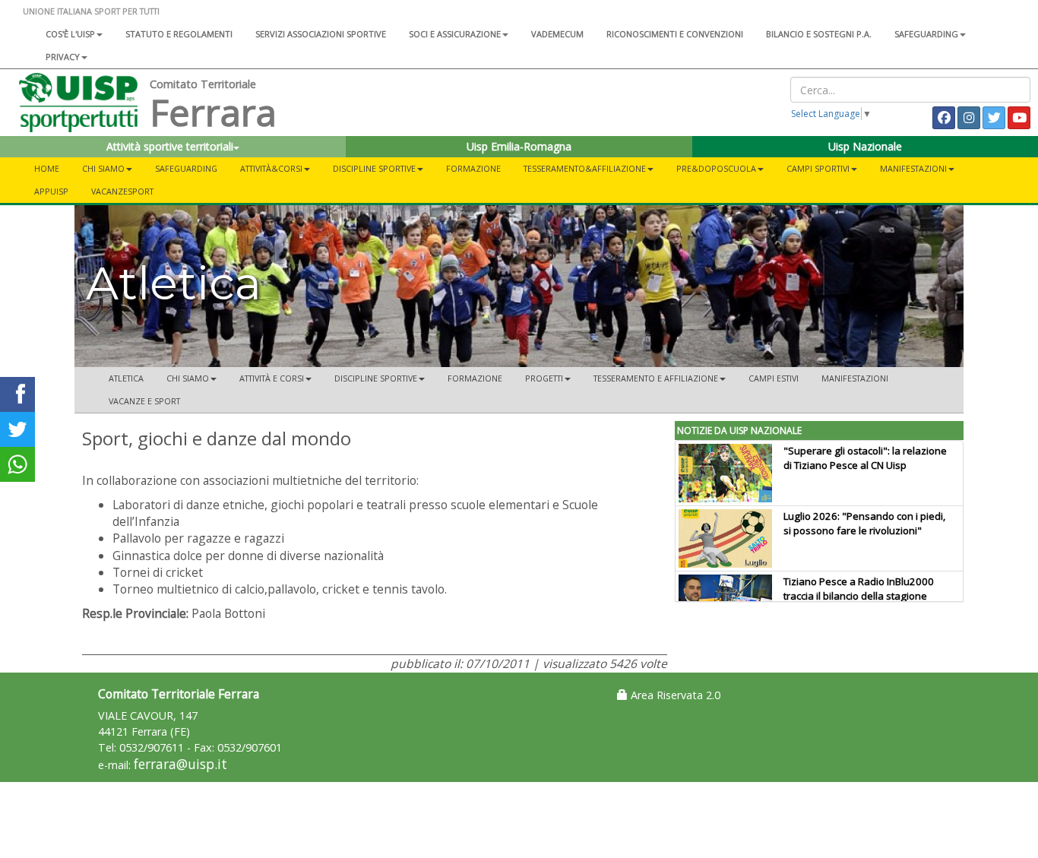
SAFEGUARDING (926, 34)
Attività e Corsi (271, 378)
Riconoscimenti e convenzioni (674, 34)
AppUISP (51, 191)
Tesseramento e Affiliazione (655, 378)
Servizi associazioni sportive (320, 34)
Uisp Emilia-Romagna (519, 146)
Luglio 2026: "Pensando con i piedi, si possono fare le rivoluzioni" (864, 523)
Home (46, 168)
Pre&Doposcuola (716, 168)
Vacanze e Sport (144, 401)
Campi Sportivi (818, 168)
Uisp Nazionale (865, 146)
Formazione (473, 168)
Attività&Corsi (271, 168)
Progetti (544, 378)
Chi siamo (103, 168)
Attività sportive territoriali (169, 146)
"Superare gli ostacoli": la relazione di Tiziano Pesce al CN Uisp (865, 458)
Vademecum (557, 34)
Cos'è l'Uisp (70, 34)
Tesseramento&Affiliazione (585, 168)
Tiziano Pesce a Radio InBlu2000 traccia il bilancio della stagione (858, 589)
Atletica (126, 378)
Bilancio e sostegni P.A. (819, 34)
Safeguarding (186, 168)
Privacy (63, 56)
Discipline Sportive (374, 168)
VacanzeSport (122, 191)
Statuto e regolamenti (179, 34)
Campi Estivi (773, 378)
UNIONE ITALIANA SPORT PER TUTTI (91, 11)
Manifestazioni (913, 168)
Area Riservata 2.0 (674, 695)
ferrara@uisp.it (180, 764)
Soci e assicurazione (455, 34)
